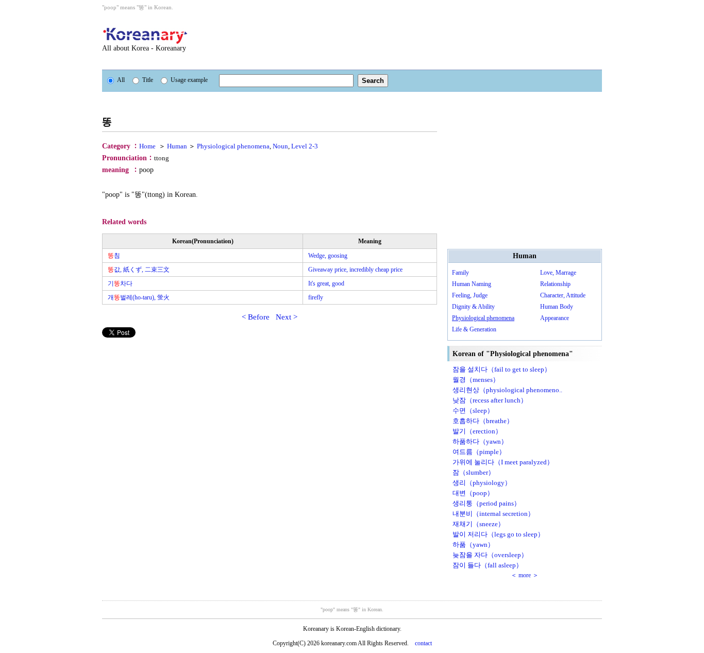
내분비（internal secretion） (493, 513)
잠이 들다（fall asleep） (487, 565)
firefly (315, 297)
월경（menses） (475, 379)
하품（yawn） (473, 544)
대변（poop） (473, 493)
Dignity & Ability (473, 306)
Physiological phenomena (233, 146)
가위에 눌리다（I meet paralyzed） (503, 462)
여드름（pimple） (479, 452)
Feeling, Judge (470, 295)
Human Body (556, 306)
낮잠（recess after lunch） (489, 400)
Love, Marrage (558, 272)
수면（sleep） (473, 410)
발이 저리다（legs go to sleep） (498, 534)
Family (460, 272)
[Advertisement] (408, 40)
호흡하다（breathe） (482, 421)
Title (147, 79)
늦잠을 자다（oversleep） (490, 555)
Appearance (554, 318)
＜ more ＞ (525, 575)
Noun (280, 146)
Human (177, 146)
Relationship (555, 284)
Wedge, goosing (327, 255)
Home (147, 146)
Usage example (189, 79)
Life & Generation (474, 329)
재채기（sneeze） (478, 524)
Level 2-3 (304, 146)
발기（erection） (477, 431)
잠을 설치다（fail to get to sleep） (501, 369)
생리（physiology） (481, 483)
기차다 (120, 283)
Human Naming (471, 284)
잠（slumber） (473, 472)
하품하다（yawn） (480, 441)
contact (423, 643)
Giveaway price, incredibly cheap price (355, 269)
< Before (256, 317)
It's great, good (326, 283)
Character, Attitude (562, 295)
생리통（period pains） (486, 503)
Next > (286, 317)
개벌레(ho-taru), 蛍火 (139, 297)
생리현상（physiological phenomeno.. (507, 390)
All (121, 79)
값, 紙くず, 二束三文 (139, 269)
